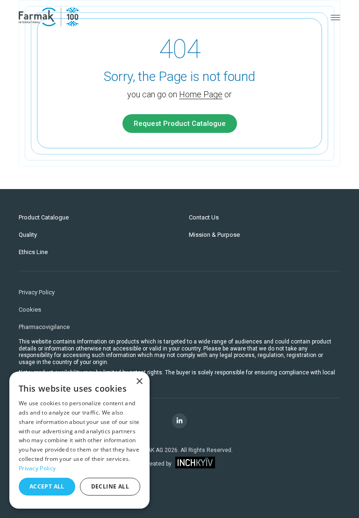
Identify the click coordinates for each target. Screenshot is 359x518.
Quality (28, 234)
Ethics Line (33, 251)
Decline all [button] (110, 486)
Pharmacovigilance (44, 326)
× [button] (139, 381)
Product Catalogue (44, 217)
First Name (44, 184)
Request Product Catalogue (180, 123)
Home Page (201, 94)
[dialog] (79, 440)
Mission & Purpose (214, 234)
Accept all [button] (47, 486)
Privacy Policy (37, 292)
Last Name (202, 184)
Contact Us (204, 217)
